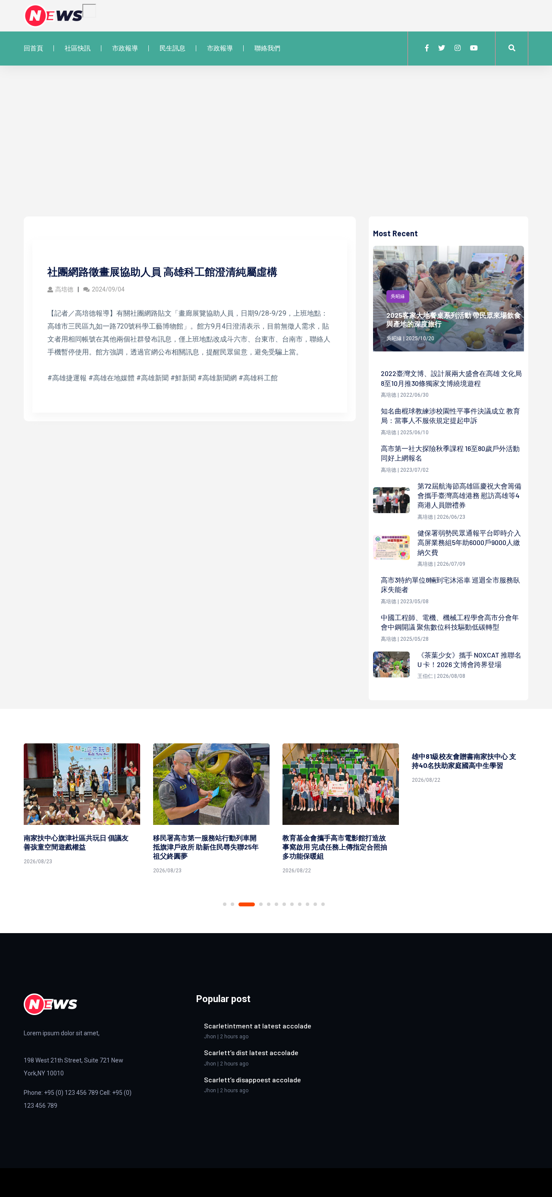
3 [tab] (240, 904)
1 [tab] (224, 904)
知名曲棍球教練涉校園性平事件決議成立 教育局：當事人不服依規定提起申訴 (450, 415)
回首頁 (33, 48)
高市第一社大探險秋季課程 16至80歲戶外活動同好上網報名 (450, 453)
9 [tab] (299, 904)
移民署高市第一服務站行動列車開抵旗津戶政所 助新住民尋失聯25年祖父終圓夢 (79, 847)
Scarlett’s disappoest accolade (252, 1079)
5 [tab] (268, 904)
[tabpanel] (85, 810)
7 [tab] (284, 904)
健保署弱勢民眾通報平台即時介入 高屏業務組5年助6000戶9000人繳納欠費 (469, 542)
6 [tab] (276, 904)
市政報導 (125, 48)
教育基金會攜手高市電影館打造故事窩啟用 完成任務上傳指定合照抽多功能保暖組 (208, 847)
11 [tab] (315, 904)
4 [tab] (254, 904)
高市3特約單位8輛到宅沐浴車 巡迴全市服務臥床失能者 (450, 584)
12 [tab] (323, 904)
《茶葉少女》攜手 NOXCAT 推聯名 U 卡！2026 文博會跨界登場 (469, 659)
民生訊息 (172, 48)
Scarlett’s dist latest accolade (251, 1052)
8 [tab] (292, 904)
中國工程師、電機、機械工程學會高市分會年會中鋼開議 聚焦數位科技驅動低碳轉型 (450, 622)
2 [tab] (232, 904)
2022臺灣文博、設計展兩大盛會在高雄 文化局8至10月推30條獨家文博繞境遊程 (451, 378)
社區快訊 (78, 48)
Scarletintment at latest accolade (257, 1026)
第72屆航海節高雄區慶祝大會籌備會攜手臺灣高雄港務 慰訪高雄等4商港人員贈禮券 (469, 495)
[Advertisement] (276, 151)
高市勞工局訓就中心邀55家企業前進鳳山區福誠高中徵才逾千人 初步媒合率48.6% (467, 847)
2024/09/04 (108, 289)
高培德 (64, 289)
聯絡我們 (267, 48)
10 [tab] (307, 904)
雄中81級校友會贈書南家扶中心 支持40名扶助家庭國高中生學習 (337, 760)
